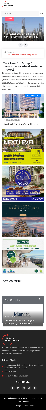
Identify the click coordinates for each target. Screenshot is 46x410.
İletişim (25, 406)
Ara (41, 13)
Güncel (10, 19)
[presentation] (20, 45)
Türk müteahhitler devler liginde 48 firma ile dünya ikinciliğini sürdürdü (21, 35)
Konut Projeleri (33, 95)
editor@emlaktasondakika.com (16, 376)
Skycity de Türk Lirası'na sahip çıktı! (21, 124)
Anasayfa (10, 52)
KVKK (32, 406)
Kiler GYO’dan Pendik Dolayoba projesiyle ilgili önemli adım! (20, 322)
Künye (18, 406)
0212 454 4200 (10, 372)
